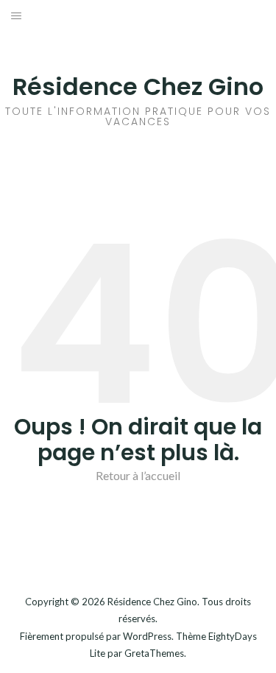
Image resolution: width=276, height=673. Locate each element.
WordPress (147, 636)
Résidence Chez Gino (138, 86)
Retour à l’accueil (138, 475)
